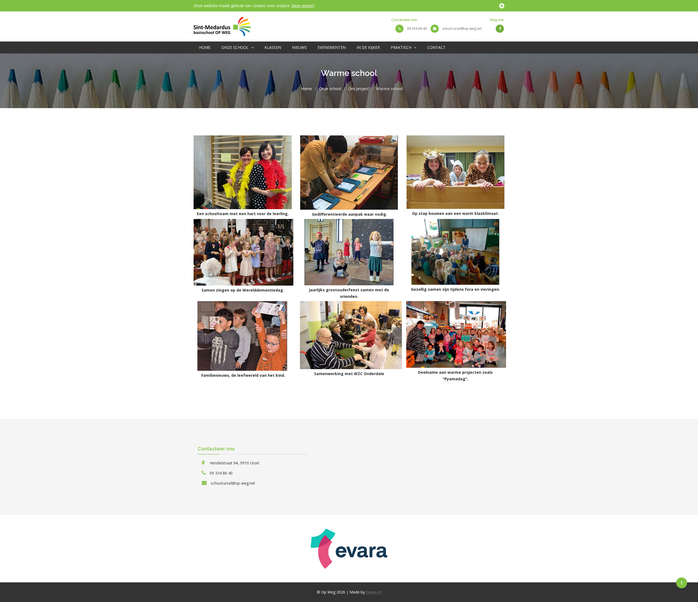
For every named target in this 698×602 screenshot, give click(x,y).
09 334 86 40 (417, 28)
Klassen (272, 47)
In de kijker (368, 47)
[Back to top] (681, 582)
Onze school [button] (235, 47)
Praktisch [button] (402, 47)
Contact (436, 47)
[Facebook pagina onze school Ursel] (500, 28)
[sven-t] (373, 592)
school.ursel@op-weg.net (462, 28)
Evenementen (332, 47)
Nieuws (299, 47)
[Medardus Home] (222, 26)
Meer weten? (302, 5)
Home (204, 47)
